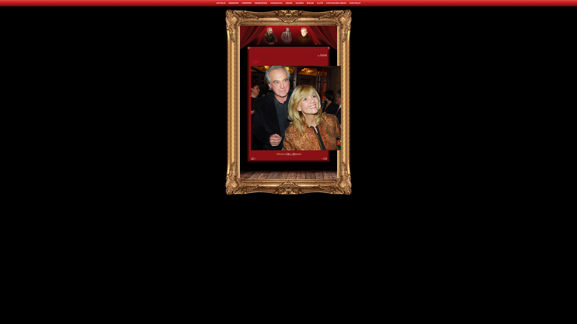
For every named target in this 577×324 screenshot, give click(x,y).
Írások (310, 3)
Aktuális (221, 3)
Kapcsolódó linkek (336, 3)
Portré (322, 55)
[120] (297, 149)
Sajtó (320, 3)
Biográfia (234, 3)
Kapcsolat (355, 3)
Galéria (300, 3)
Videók (288, 3)
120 (255, 61)
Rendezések (261, 3)
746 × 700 (291, 154)
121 (253, 158)
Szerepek (247, 3)
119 (325, 158)
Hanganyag (276, 3)
